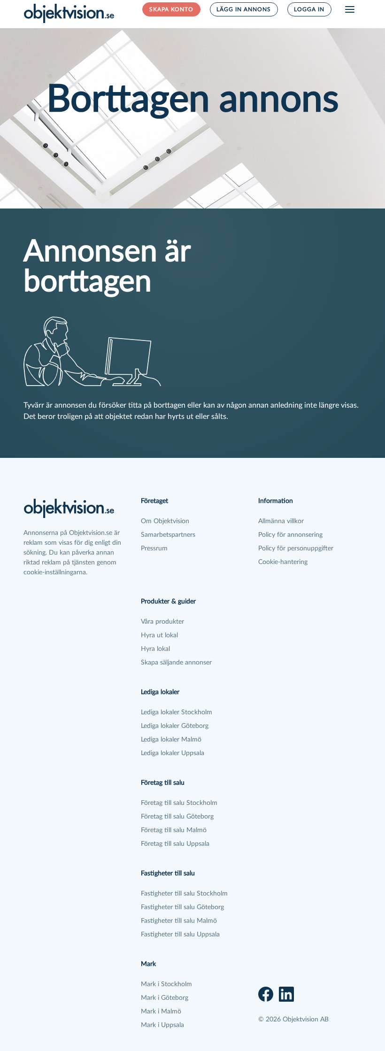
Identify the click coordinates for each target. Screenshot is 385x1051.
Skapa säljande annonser (176, 662)
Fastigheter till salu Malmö (179, 921)
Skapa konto (171, 9)
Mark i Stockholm (166, 984)
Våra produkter (162, 621)
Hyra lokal (155, 649)
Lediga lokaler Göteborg (174, 726)
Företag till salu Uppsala (175, 844)
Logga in (309, 9)
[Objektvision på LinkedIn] (286, 994)
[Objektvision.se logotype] (69, 13)
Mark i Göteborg (164, 998)
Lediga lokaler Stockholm (176, 712)
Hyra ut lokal (159, 635)
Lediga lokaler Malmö (171, 739)
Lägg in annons (243, 9)
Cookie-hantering (283, 562)
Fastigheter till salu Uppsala (180, 934)
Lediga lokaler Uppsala (172, 753)
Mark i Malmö (161, 1011)
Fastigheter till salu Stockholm (184, 893)
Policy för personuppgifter (295, 548)
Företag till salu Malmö (174, 830)
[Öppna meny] (350, 9)
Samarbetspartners (168, 535)
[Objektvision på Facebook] (265, 994)
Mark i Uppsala (162, 1025)
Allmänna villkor (281, 521)
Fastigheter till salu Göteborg (182, 907)
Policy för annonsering (290, 535)
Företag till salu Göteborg (177, 816)
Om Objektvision (165, 521)
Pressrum (154, 548)
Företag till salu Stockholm (179, 803)
